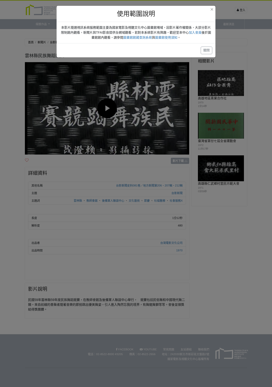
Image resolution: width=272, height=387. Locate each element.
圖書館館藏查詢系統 (137, 37)
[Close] (212, 9)
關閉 (206, 50)
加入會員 (195, 32)
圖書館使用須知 (166, 37)
